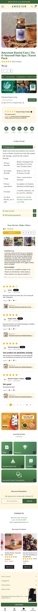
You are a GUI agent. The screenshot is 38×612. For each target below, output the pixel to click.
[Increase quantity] (11, 71)
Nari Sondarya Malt (7, 553)
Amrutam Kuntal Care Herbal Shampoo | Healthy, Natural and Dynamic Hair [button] (20, 335)
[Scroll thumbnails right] (32, 241)
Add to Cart (6, 567)
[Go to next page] (30, 404)
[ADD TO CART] (19, 604)
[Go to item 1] (8, 241)
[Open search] (24, 233)
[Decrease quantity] (2, 71)
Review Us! (11, 233)
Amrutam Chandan (25, 553)
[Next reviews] (34, 115)
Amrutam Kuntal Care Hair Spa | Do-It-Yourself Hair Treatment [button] (20, 307)
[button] (6, 62)
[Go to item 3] (28, 241)
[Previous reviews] (3, 115)
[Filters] (29, 233)
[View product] (10, 542)
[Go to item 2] (18, 241)
